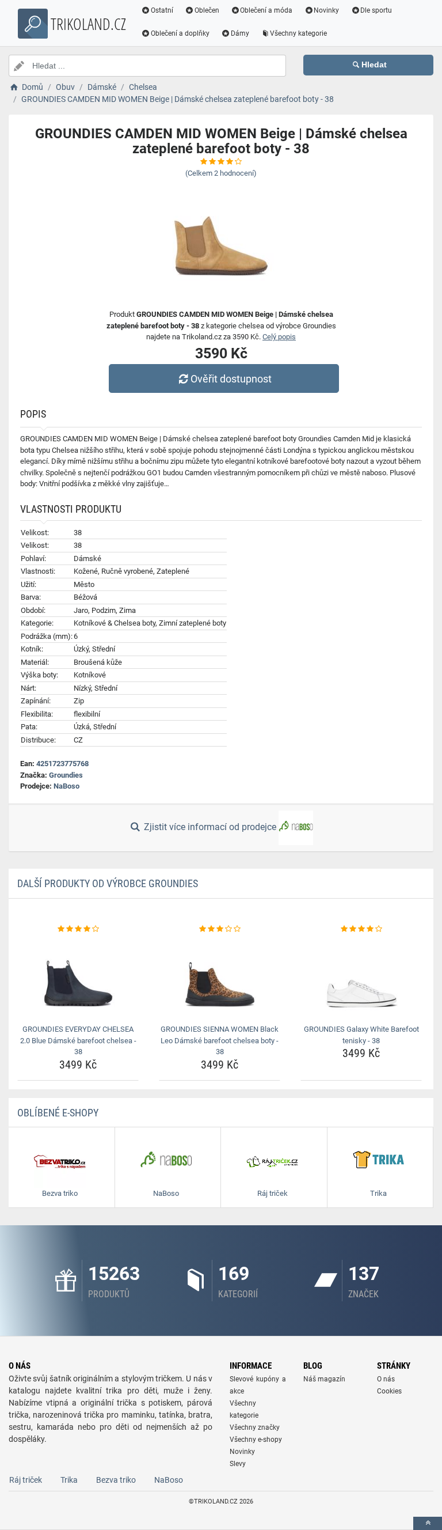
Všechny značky (255, 1427)
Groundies (66, 775)
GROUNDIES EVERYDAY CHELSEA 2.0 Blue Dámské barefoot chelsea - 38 (78, 1040)
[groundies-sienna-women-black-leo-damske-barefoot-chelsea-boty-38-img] (219, 977)
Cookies (389, 1391)
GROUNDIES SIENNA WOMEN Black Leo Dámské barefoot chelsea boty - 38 (220, 1040)
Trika (69, 1479)
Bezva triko (116, 1479)
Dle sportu (376, 10)
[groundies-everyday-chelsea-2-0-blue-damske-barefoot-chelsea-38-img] (78, 977)
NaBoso (66, 786)
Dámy (240, 33)
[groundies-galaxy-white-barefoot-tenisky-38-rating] (361, 929)
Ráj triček (25, 1479)
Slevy (238, 1464)
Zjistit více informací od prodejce (210, 826)
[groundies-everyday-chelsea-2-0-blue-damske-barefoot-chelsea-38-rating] (78, 929)
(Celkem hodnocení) (221, 173)
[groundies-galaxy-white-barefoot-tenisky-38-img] (361, 977)
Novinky (326, 10)
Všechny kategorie (298, 33)
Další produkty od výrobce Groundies (107, 883)
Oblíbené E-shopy (57, 1113)
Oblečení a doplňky (180, 33)
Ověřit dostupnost (231, 379)
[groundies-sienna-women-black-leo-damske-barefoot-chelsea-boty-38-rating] (219, 929)
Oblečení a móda (266, 10)
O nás (386, 1379)
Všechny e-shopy (256, 1440)
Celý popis (279, 336)
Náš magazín (324, 1379)
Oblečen (207, 10)
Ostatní (162, 10)
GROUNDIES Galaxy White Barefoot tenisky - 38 (361, 1035)
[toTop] (427, 1523)
